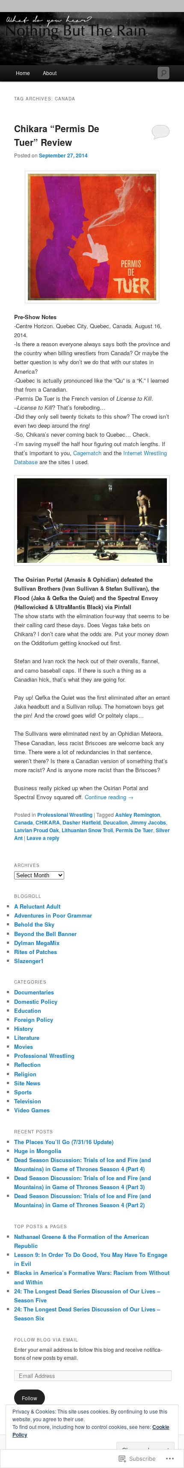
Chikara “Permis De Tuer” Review (56, 135)
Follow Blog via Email (46, 1340)
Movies (23, 1046)
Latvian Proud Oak (36, 830)
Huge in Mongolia (37, 1151)
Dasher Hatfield (81, 822)
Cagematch (87, 453)
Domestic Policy (35, 1001)
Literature (26, 1037)
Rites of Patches (35, 952)
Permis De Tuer (134, 830)
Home (23, 72)
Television (27, 1101)
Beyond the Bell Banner (45, 934)
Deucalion (115, 822)
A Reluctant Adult (37, 906)
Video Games (32, 1110)
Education (27, 1010)
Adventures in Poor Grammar (53, 915)
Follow (29, 1398)
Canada (23, 822)
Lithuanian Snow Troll (87, 830)
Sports (23, 1092)
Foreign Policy (33, 1019)
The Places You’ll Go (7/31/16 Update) (63, 1142)
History (23, 1028)
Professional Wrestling (64, 815)
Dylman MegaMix (36, 943)
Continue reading (109, 797)
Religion (25, 1074)
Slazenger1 (29, 961)
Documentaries (34, 992)
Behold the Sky (34, 924)
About (49, 72)
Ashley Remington (137, 815)
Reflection (27, 1064)
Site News (27, 1083)
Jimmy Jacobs (148, 822)
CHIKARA (48, 822)
